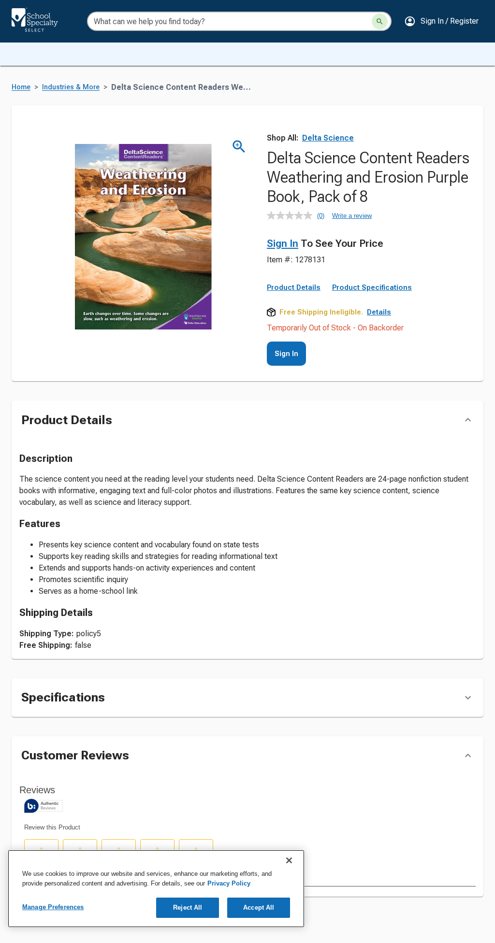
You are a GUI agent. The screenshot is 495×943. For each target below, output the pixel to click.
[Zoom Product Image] (239, 146)
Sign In (282, 243)
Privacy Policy (228, 883)
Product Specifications (372, 287)
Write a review (352, 215)
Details (379, 312)
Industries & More (71, 87)
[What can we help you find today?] (380, 21)
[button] (441, 21)
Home (21, 87)
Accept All (258, 907)
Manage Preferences (53, 907)
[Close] (289, 860)
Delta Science (328, 138)
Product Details (293, 287)
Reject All (187, 907)
